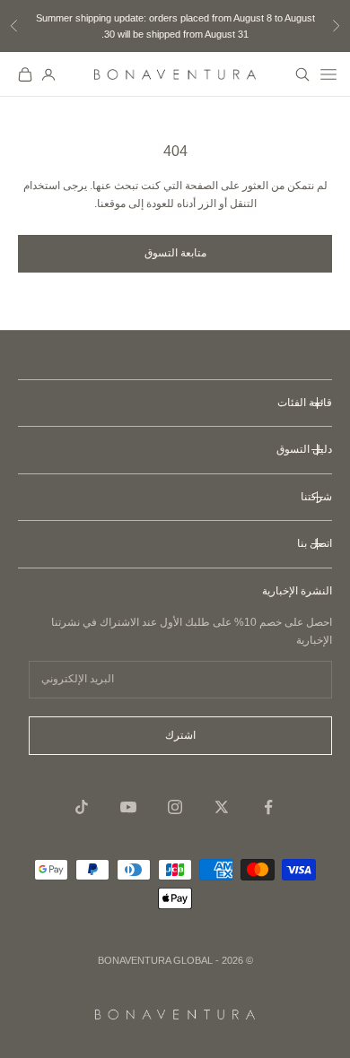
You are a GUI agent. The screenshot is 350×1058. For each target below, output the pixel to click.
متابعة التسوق (175, 253)
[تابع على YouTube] (128, 807)
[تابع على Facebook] (268, 807)
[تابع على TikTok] (82, 807)
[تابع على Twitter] (222, 807)
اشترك (180, 735)
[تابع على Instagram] (175, 807)
